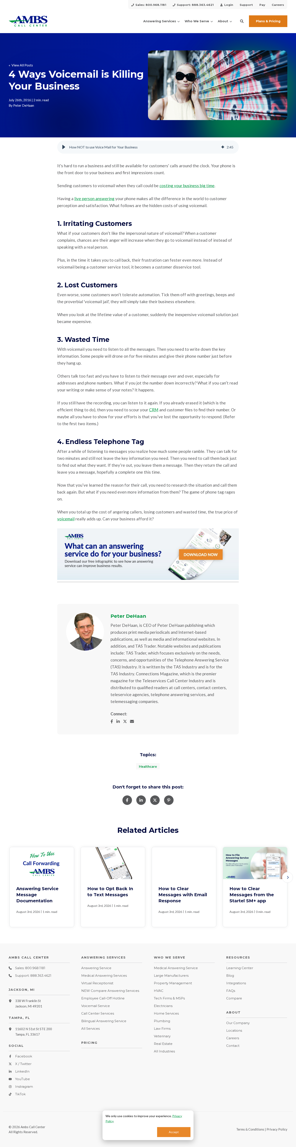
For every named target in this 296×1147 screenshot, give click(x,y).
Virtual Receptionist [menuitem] (97, 983)
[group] (148, 147)
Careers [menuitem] (232, 1038)
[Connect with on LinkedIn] (119, 721)
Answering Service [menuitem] (96, 968)
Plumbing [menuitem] (162, 1021)
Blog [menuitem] (230, 975)
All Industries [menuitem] (164, 1051)
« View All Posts (21, 65)
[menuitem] (148, 4)
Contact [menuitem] (232, 1046)
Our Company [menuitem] (238, 1023)
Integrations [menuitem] (236, 983)
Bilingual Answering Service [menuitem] (103, 1021)
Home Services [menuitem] (166, 1013)
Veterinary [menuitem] (162, 1036)
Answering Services (159, 21)
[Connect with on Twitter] (126, 721)
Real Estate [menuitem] (163, 1044)
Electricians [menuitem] (163, 1006)
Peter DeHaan (23, 105)
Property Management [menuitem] (173, 983)
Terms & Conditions (250, 1129)
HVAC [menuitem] (158, 991)
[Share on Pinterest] (169, 800)
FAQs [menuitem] (230, 991)
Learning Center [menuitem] (239, 968)
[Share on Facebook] (127, 800)
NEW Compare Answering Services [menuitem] (110, 991)
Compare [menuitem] (234, 998)
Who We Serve (197, 21)
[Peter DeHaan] (85, 632)
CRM (153, 409)
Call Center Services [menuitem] (97, 1013)
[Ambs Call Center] (39, 21)
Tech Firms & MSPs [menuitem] (169, 998)
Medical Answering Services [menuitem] (104, 975)
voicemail (66, 518)
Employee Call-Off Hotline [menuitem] (103, 998)
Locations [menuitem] (234, 1030)
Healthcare (148, 766)
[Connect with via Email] (133, 721)
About (223, 21)
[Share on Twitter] (155, 800)
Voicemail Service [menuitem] (95, 1006)
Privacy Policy (277, 1129)
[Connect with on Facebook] (113, 721)
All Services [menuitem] (90, 1028)
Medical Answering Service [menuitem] (176, 968)
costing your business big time (187, 185)
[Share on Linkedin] (141, 800)
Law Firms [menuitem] (162, 1028)
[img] (222, 147)
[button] (242, 21)
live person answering (94, 198)
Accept (174, 1132)
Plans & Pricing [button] (268, 21)
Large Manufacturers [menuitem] (171, 975)
